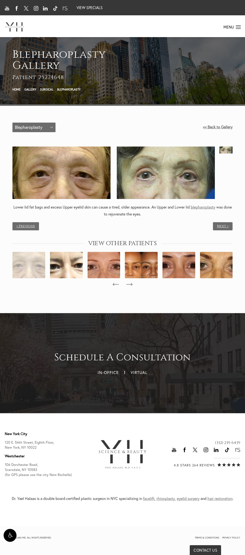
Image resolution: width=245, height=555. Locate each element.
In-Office (108, 372)
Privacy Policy (231, 537)
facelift (149, 498)
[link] (227, 442)
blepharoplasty (203, 207)
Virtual (139, 372)
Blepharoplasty (69, 89)
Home (16, 89)
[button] (10, 535)
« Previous (26, 226)
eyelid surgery (188, 498)
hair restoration (220, 498)
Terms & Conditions (207, 537)
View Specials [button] (90, 7)
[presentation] (115, 284)
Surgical (46, 89)
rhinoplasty (165, 498)
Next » (222, 226)
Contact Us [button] (205, 550)
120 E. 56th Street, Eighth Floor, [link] (29, 445)
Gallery (30, 89)
